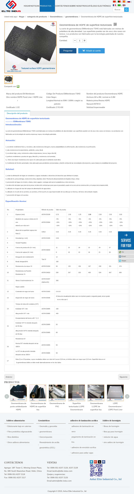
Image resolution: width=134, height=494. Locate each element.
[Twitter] (99, 462)
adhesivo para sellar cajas (82, 453)
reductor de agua (111, 437)
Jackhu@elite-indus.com (62, 471)
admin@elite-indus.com (62, 481)
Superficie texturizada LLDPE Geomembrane (76, 406)
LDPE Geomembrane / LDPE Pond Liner (115, 406)
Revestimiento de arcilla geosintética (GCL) (49, 445)
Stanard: (90, 104)
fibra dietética (13, 437)
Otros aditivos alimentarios (18, 442)
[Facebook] (103, 462)
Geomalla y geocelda (48, 426)
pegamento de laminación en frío (84, 439)
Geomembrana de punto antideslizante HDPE (18, 406)
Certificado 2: (51, 107)
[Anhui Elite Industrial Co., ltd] (11, 6)
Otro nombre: (11, 97)
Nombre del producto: (95, 94)
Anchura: (90, 97)
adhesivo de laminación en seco (83, 429)
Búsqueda (126, 9)
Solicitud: (90, 107)
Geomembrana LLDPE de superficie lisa (96, 406)
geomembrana (46, 432)
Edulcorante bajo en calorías (19, 426)
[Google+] (95, 462)
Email (124, 256)
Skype (124, 261)
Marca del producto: (14, 94)
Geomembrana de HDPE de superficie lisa (38, 406)
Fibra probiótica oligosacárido (19, 432)
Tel (123, 252)
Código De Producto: (55, 94)
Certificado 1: (11, 107)
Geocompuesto (46, 437)
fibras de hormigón (111, 426)
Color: (48, 97)
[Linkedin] (91, 462)
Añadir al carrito (93, 51)
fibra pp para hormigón (113, 432)
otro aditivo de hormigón (114, 442)
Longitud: (50, 100)
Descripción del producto (17, 113)
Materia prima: (92, 100)
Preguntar (67, 51)
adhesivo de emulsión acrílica (84, 447)
